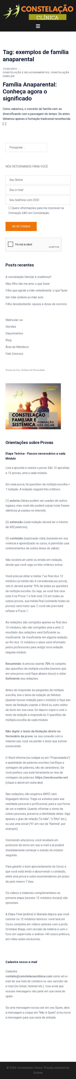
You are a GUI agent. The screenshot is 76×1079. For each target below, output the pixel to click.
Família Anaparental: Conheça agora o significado (30, 91)
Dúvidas (11, 326)
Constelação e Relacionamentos (26, 72)
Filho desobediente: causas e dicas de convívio (36, 304)
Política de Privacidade (33, 370)
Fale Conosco (14, 353)
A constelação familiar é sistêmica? (28, 277)
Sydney (38, 1072)
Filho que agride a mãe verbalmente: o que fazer (37, 290)
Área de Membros (17, 347)
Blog (8, 340)
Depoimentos (14, 333)
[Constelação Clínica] (38, 11)
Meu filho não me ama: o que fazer (28, 283)
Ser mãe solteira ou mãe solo (24, 297)
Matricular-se (14, 320)
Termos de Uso (13, 370)
